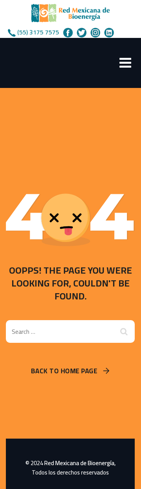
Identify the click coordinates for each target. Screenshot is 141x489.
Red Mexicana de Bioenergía (79, 463)
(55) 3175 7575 (38, 32)
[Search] (125, 331)
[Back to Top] (124, 476)
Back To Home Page (64, 371)
